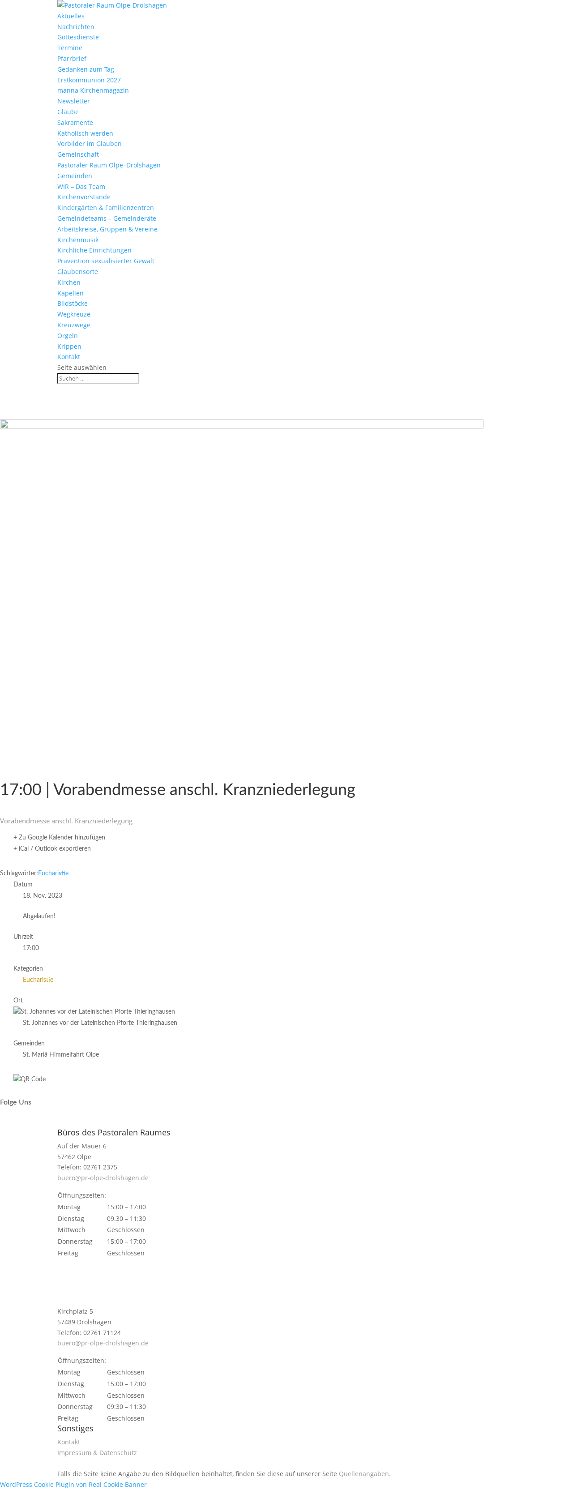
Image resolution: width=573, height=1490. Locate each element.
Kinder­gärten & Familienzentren (105, 207)
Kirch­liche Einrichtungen (94, 250)
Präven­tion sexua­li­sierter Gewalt (105, 261)
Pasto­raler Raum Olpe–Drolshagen (109, 165)
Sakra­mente (75, 122)
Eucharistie (53, 873)
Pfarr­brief (71, 58)
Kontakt (68, 356)
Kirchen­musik (77, 239)
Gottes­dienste (78, 37)
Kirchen (69, 282)
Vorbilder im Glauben (89, 143)
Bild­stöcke (72, 303)
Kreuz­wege (73, 325)
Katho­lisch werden (85, 133)
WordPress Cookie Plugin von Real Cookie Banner (73, 1484)
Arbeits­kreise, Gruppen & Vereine (107, 229)
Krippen (69, 346)
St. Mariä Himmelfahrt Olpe (61, 1055)
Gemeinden (74, 175)
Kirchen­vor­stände (84, 197)
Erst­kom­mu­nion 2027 (89, 80)
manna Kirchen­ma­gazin (93, 90)
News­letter (73, 101)
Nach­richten (75, 26)
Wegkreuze (73, 314)
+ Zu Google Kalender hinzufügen (59, 838)
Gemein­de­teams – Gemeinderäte (106, 218)
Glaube (68, 111)
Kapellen (70, 293)
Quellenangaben (364, 1473)
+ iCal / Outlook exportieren (52, 849)
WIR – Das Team (81, 186)
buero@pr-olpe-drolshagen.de (103, 1177)
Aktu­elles (71, 16)
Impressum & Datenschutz (97, 1452)
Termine (69, 47)
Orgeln (67, 335)
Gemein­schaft (78, 154)
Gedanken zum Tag (85, 69)
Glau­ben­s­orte (77, 271)
